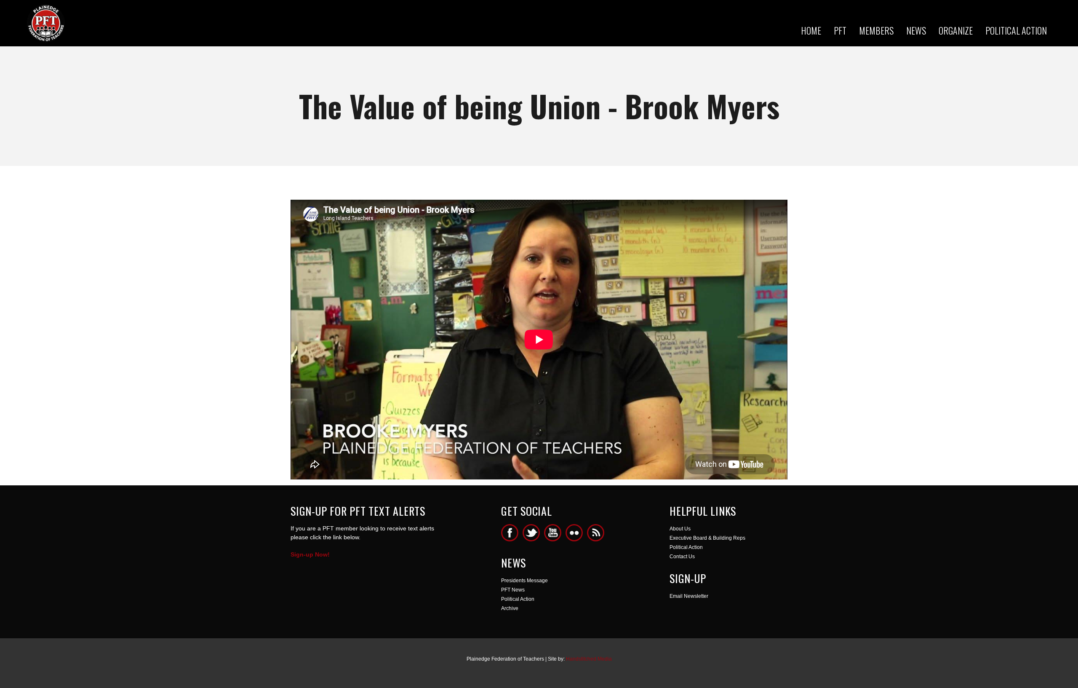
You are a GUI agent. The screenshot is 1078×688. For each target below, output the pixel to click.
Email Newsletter (689, 596)
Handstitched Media (589, 659)
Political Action (1016, 30)
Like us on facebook (509, 532)
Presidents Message (524, 581)
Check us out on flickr (574, 532)
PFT (840, 30)
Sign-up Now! (310, 554)
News (916, 30)
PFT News (513, 590)
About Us (680, 529)
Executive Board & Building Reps (707, 538)
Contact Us (682, 557)
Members (876, 30)
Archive (509, 608)
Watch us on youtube (552, 532)
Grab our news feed (595, 532)
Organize (956, 30)
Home (811, 30)
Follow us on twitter (531, 532)
